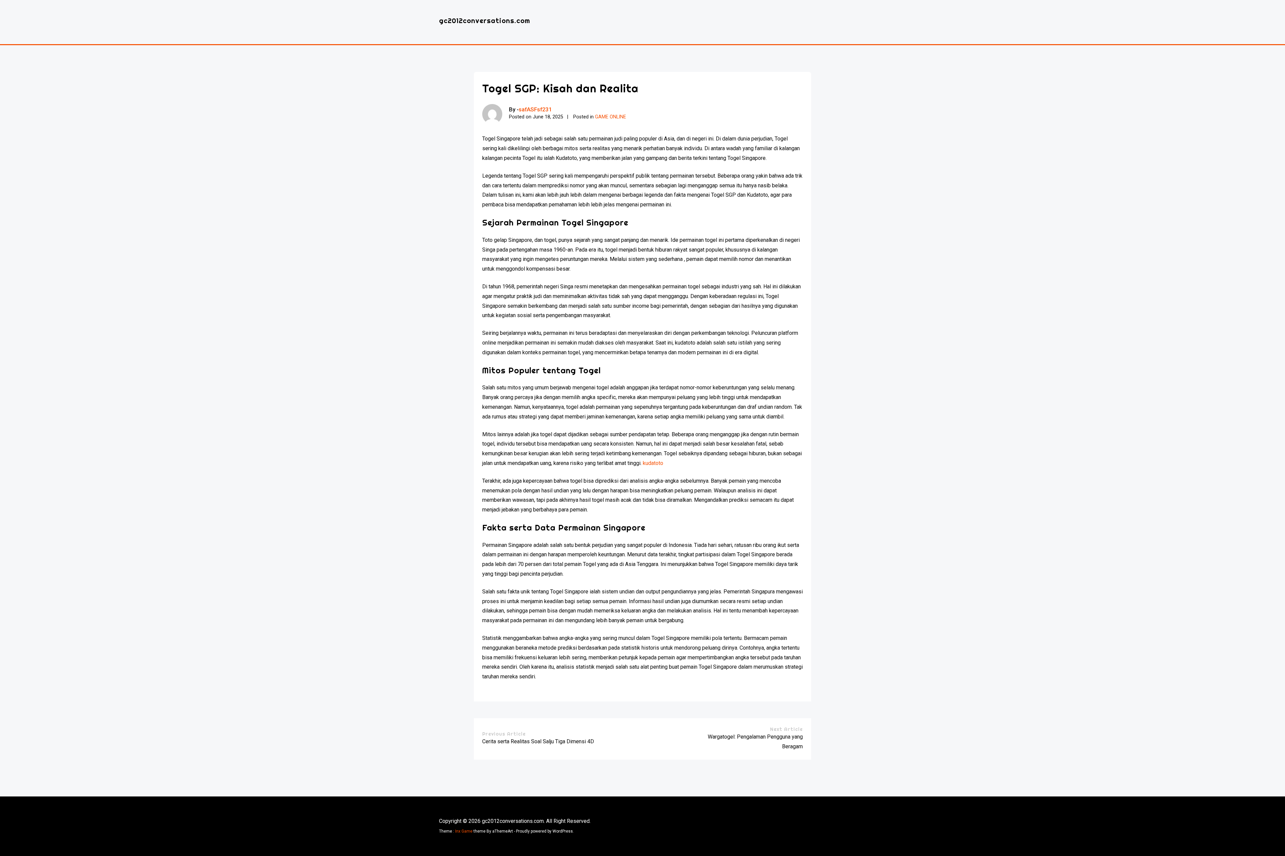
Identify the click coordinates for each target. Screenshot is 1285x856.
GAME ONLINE (610, 117)
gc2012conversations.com (484, 20)
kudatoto (653, 463)
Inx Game (464, 831)
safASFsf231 (535, 109)
